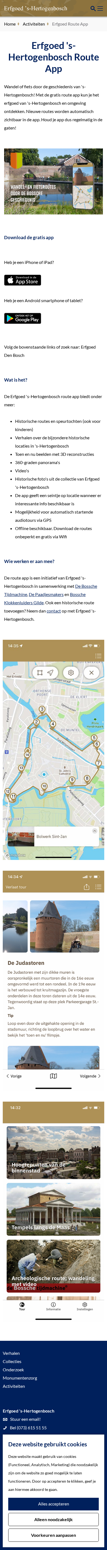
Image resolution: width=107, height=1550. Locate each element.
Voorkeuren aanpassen (53, 1535)
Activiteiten (14, 1386)
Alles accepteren (53, 1503)
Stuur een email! (25, 1419)
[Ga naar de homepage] (31, 8)
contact (54, 610)
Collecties (12, 1361)
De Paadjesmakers (46, 594)
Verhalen (11, 1353)
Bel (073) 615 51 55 (28, 1427)
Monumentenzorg (20, 1377)
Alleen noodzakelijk (53, 1519)
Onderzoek (13, 1369)
